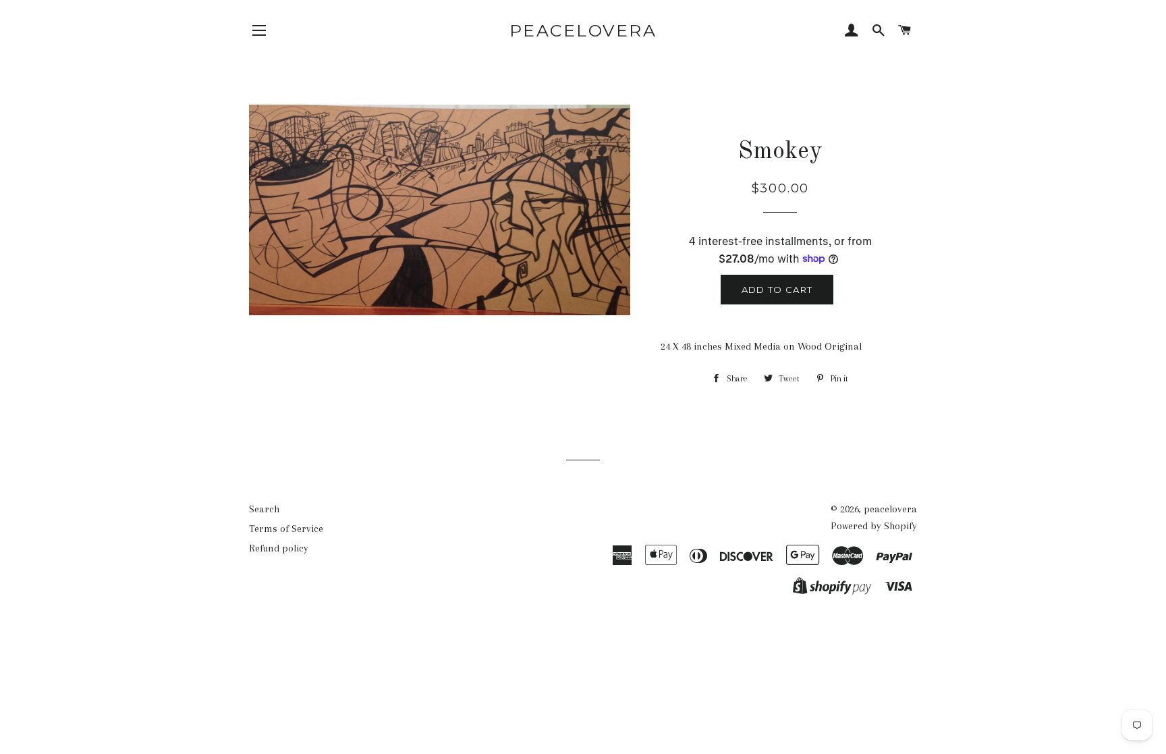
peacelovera (583, 30)
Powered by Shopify (874, 526)
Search (264, 509)
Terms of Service (286, 528)
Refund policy (278, 548)
